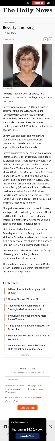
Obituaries (9, 22)
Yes (9, 401)
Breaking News (37, 389)
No (17, 401)
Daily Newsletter (14, 389)
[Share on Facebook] (45, 39)
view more (26, 355)
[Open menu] (3, 3)
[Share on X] (50, 39)
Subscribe (38, 3)
